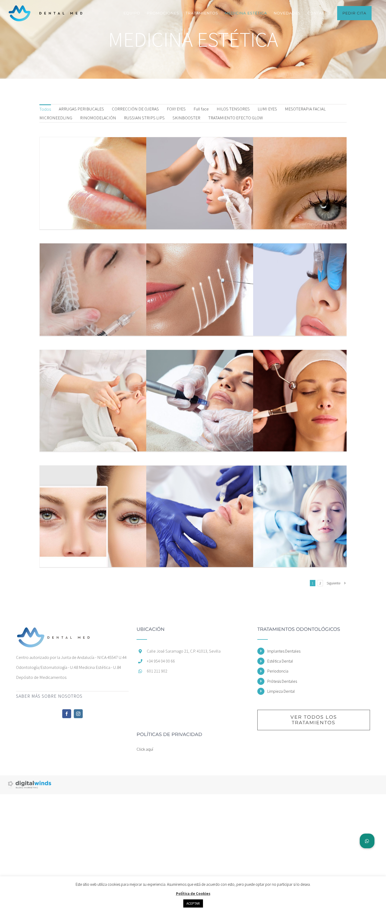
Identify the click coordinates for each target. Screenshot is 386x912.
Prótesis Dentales (282, 681)
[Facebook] (66, 713)
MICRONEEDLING (55, 118)
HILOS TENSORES (233, 109)
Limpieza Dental (281, 691)
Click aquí (145, 749)
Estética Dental (280, 661)
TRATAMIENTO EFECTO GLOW (235, 118)
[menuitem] (45, 108)
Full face (201, 109)
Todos (45, 109)
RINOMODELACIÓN (98, 118)
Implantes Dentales (283, 651)
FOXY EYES (176, 109)
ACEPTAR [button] (193, 903)
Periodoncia (277, 671)
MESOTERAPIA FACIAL (305, 109)
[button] (367, 841)
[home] (53, 632)
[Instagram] (78, 713)
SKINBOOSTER (186, 118)
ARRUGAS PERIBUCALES (81, 109)
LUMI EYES (267, 109)
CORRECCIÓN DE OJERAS (135, 109)
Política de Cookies (193, 893)
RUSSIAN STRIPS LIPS (144, 118)
